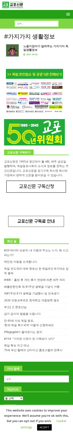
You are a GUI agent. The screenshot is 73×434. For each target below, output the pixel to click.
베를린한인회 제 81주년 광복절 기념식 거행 (32, 287)
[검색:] (36, 23)
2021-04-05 (32, 54)
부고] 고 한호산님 (15, 307)
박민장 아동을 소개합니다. (21, 262)
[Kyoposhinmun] (36, 8)
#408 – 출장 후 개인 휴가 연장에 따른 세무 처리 (34, 280)
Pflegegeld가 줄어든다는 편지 (23, 332)
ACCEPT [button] (44, 427)
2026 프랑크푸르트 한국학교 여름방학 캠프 (31, 300)
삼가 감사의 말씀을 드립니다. (22, 314)
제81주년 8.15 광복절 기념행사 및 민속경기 (31, 293)
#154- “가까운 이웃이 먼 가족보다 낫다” (29, 339)
